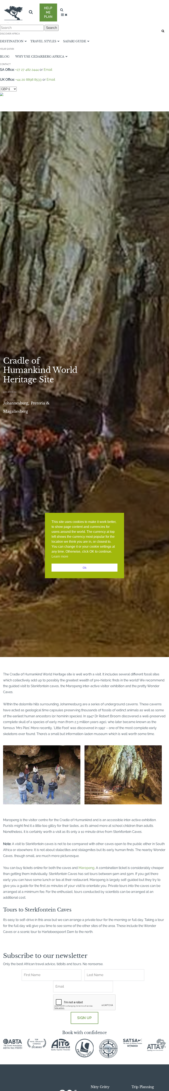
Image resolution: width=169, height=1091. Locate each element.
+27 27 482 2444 (27, 70)
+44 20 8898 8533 (28, 80)
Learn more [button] (60, 556)
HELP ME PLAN (48, 12)
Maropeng (86, 868)
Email (48, 70)
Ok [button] (85, 567)
